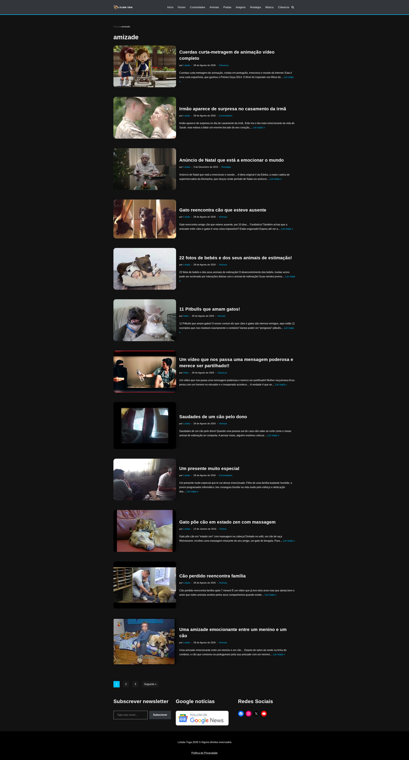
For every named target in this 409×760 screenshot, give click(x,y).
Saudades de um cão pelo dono (213, 416)
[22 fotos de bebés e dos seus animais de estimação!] (144, 269)
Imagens (241, 7)
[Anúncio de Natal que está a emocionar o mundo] (144, 169)
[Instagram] (248, 714)
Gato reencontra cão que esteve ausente (222, 210)
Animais (214, 7)
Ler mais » (259, 127)
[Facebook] (241, 714)
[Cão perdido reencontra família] (144, 584)
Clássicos (283, 7)
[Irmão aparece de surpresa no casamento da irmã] (144, 118)
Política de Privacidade (204, 753)
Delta (186, 316)
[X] (256, 714)
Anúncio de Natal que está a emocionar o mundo (231, 160)
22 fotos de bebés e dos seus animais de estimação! (235, 257)
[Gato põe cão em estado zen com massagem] (144, 531)
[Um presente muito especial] (144, 479)
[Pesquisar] (292, 7)
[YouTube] (264, 714)
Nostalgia (255, 7)
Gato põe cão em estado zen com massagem (227, 522)
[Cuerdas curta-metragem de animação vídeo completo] (144, 66)
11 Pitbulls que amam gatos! (209, 309)
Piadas (227, 7)
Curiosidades (197, 7)
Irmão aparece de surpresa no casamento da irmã (232, 108)
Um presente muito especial (209, 468)
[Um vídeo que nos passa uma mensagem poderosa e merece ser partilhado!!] (144, 371)
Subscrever (160, 714)
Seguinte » (150, 684)
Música (269, 7)
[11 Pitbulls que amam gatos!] (144, 320)
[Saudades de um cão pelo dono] (144, 425)
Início (170, 7)
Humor (181, 7)
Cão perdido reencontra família (212, 575)
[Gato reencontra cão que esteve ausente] (144, 219)
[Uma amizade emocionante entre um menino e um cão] (144, 641)
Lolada (186, 65)
